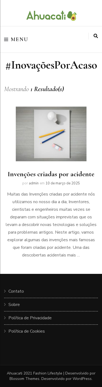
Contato (16, 291)
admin (34, 183)
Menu (20, 39)
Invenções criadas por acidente (51, 174)
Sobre (14, 305)
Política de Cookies (26, 331)
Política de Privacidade (30, 318)
